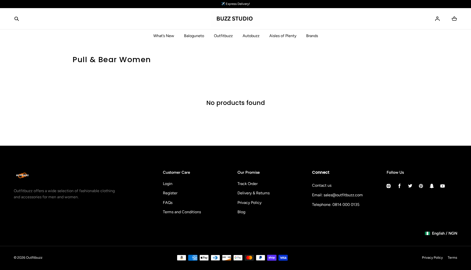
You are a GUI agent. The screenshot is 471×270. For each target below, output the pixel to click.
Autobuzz (251, 35)
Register (170, 193)
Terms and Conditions (182, 212)
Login (167, 183)
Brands (312, 35)
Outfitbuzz (223, 35)
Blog (241, 212)
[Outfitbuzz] (235, 18)
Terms (452, 258)
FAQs (167, 202)
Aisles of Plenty (282, 35)
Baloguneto (194, 35)
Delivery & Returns (253, 193)
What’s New (163, 35)
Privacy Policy (249, 202)
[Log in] (437, 19)
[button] (17, 18)
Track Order (247, 183)
